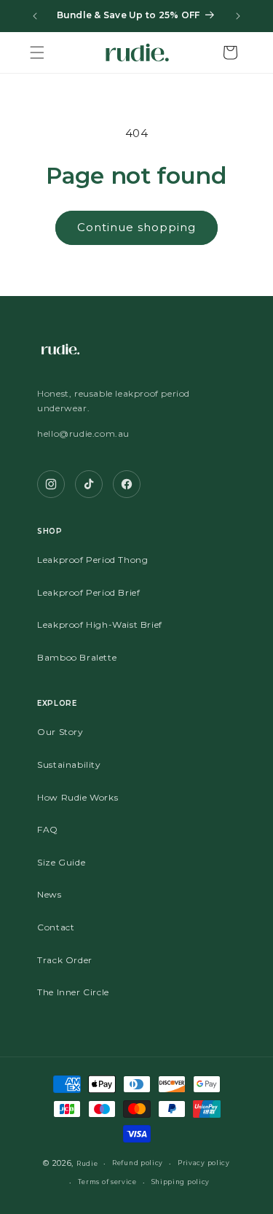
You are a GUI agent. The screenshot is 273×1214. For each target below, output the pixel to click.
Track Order (64, 959)
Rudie (87, 1163)
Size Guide (61, 862)
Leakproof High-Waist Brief (99, 624)
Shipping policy (180, 1182)
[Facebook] (127, 484)
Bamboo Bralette (76, 657)
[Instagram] (51, 484)
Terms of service (107, 1182)
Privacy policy (204, 1163)
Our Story (60, 731)
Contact (55, 927)
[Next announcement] (238, 16)
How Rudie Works (77, 797)
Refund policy (137, 1163)
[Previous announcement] (35, 16)
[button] (37, 52)
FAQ (47, 829)
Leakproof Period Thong (92, 559)
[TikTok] (89, 484)
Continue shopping (136, 227)
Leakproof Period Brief (88, 592)
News (49, 894)
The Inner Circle (73, 992)
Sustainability (68, 764)
